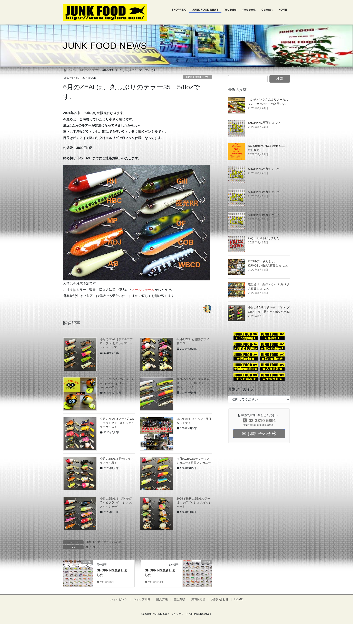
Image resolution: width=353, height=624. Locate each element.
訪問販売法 (198, 599)
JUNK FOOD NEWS (197, 77)
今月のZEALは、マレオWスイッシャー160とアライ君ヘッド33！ (193, 383)
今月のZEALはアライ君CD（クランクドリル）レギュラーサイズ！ (117, 422)
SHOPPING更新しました (264, 122)
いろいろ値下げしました (263, 238)
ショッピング (118, 599)
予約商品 (116, 542)
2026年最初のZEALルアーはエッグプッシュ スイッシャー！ (194, 502)
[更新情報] (78, 570)
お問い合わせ (219, 599)
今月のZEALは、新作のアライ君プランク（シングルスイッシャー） (117, 502)
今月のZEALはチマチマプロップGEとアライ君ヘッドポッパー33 (116, 343)
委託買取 (179, 599)
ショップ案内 (141, 599)
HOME (238, 599)
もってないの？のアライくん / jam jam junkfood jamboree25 (117, 383)
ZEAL (92, 547)
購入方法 (162, 599)
